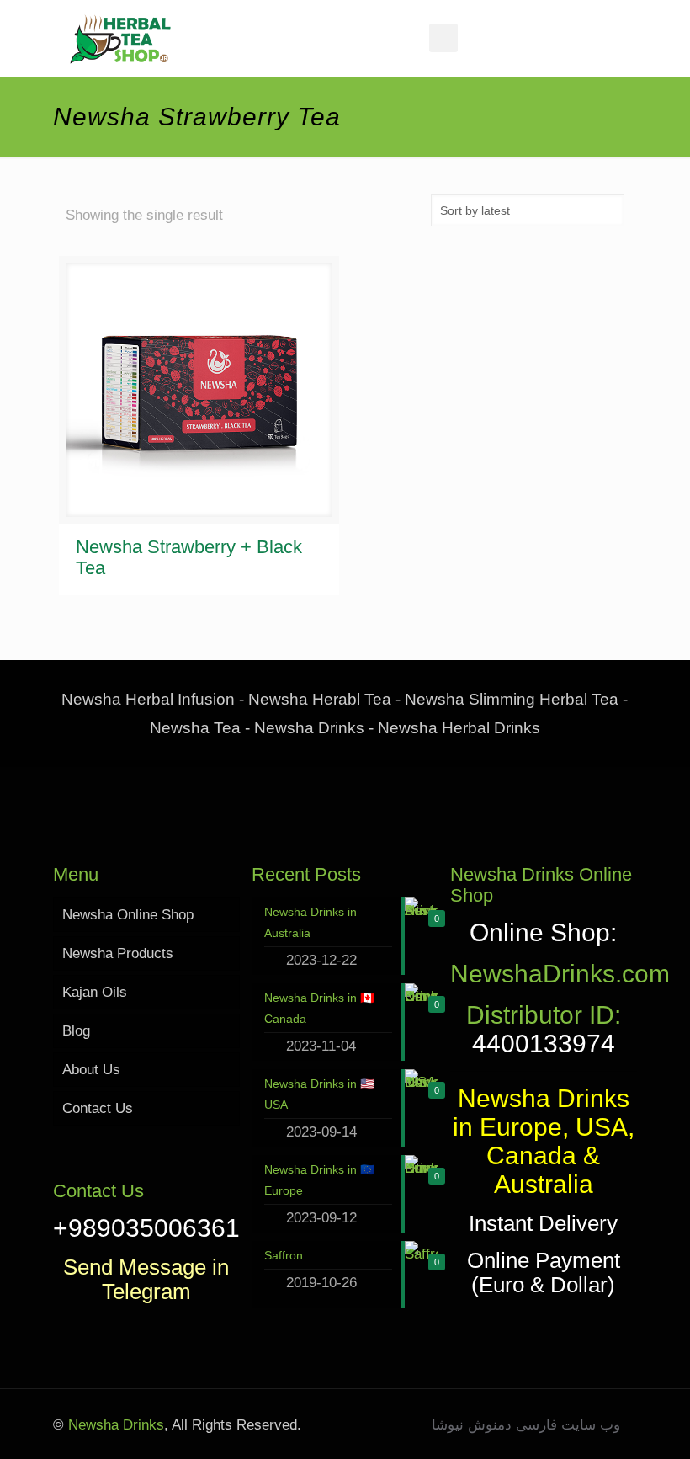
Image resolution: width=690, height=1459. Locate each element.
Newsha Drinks (114, 1425)
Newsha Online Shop (128, 915)
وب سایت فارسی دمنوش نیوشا (526, 1425)
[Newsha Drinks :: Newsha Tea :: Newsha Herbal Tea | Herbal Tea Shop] (120, 38)
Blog (76, 1031)
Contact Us (97, 1108)
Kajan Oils (94, 992)
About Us (91, 1070)
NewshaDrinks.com (560, 974)
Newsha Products (117, 953)
